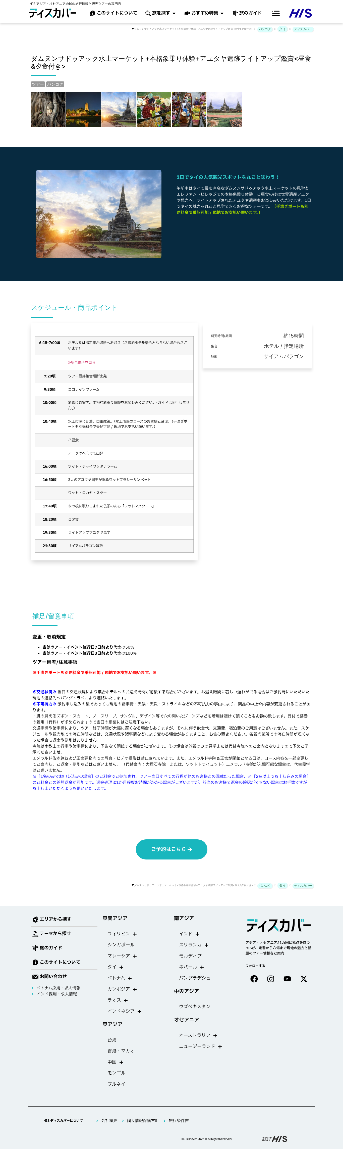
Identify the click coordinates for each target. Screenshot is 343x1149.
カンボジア (118, 989)
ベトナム (116, 978)
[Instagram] (271, 979)
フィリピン (118, 934)
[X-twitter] (304, 979)
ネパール (188, 967)
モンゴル (116, 1073)
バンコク (265, 29)
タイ (282, 29)
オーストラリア (194, 1035)
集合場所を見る (81, 362)
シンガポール (121, 945)
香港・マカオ (121, 1051)
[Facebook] (254, 979)
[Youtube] (287, 979)
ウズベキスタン (194, 1006)
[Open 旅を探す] (174, 13)
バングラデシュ (195, 978)
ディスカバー (303, 29)
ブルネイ (116, 1084)
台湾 (112, 1040)
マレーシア (118, 956)
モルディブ (190, 956)
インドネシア (121, 1011)
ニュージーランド (197, 1046)
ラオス (114, 1000)
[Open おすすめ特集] (221, 13)
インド (186, 934)
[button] (276, 13)
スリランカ (190, 945)
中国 (112, 1062)
